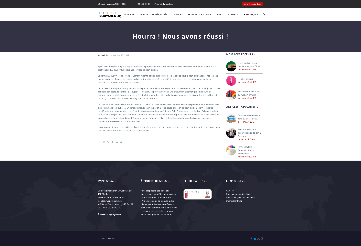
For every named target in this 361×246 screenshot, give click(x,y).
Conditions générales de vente (240, 198)
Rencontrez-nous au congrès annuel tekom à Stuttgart (249, 133)
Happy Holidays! (245, 79)
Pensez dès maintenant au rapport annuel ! (249, 93)
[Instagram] (262, 239)
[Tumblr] (112, 142)
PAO (143, 201)
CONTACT (231, 191)
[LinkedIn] (117, 142)
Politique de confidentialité (239, 194)
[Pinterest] (108, 142)
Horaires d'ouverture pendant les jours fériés (249, 64)
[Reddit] (121, 142)
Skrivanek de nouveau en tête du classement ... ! (249, 117)
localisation (165, 198)
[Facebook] (100, 142)
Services (129, 14)
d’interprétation (148, 198)
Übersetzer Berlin (234, 201)
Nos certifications (199, 14)
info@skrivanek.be (165, 4)
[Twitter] (104, 142)
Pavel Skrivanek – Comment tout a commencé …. (246, 150)
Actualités (103, 55)
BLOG (219, 14)
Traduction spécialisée (153, 14)
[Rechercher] (264, 14)
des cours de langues (158, 201)
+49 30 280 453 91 (142, 4)
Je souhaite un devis (252, 4)
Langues (178, 14)
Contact (233, 14)
